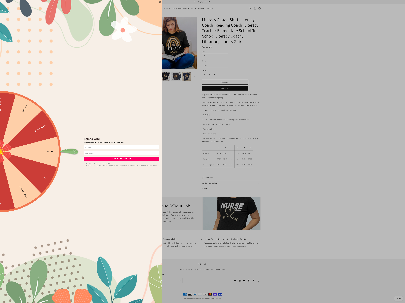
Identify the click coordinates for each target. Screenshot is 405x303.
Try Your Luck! (121, 159)
